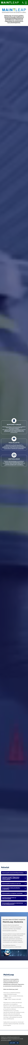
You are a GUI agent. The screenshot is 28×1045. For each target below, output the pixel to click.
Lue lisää (12, 1043)
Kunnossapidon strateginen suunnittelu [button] (12, 893)
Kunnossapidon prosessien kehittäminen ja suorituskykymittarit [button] (12, 903)
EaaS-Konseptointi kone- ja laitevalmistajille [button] (9, 898)
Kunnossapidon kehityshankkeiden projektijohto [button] (11, 888)
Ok (17, 1043)
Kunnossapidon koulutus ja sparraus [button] (11, 883)
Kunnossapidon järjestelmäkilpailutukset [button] (12, 872)
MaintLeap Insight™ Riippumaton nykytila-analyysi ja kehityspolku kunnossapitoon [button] (11, 878)
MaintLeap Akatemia (13, 922)
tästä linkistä (18, 947)
